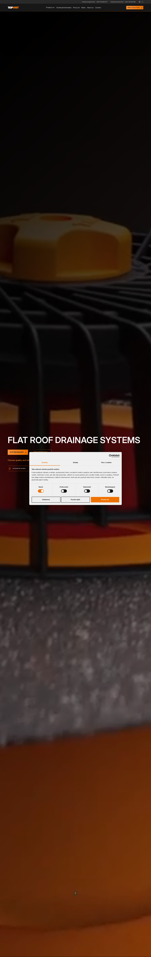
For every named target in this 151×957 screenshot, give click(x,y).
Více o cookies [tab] (106, 462)
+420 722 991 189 (129, 2)
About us (90, 8)
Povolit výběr (75, 499)
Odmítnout (46, 499)
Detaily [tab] (75, 462)
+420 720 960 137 (101, 2)
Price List (76, 8)
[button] (139, 2)
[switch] (64, 491)
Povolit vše (105, 499)
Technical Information (63, 8)
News (83, 8)
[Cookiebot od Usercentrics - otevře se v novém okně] (110, 455)
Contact (98, 8)
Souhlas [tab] (45, 462)
